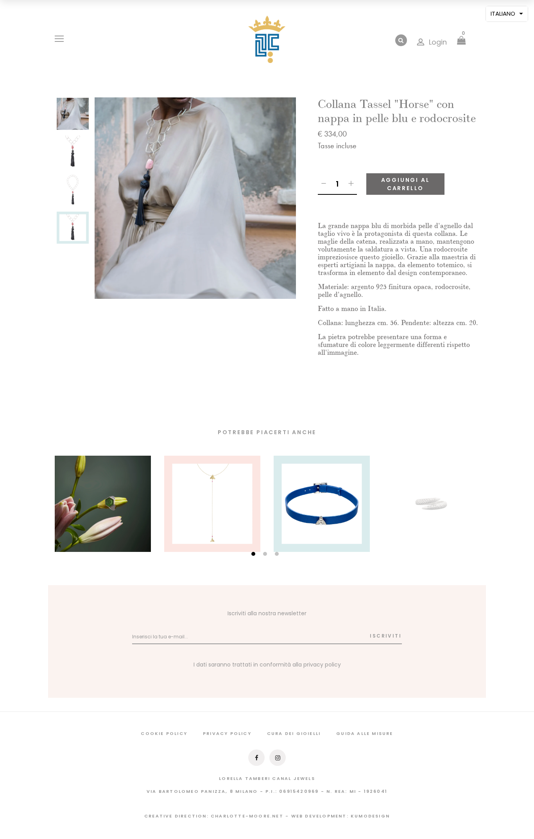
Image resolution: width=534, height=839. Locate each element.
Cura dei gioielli (294, 733)
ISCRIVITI (385, 635)
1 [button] (254, 554)
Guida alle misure (364, 733)
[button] (507, 14)
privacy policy (322, 664)
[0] (461, 41)
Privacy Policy (227, 733)
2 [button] (266, 554)
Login (438, 42)
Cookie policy (164, 733)
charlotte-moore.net (247, 816)
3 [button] (278, 554)
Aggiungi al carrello (405, 184)
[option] (72, 116)
